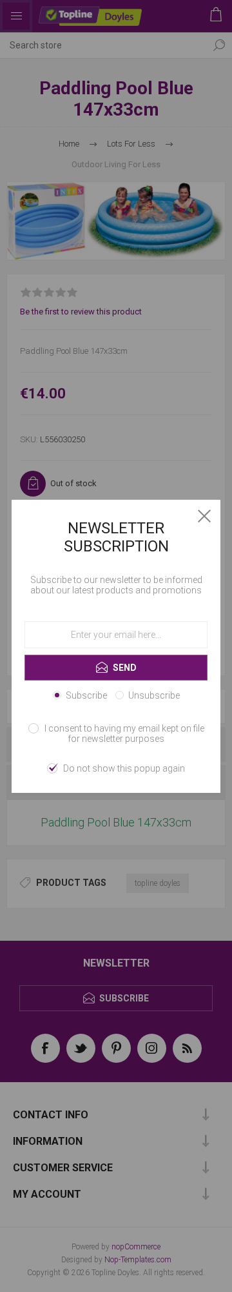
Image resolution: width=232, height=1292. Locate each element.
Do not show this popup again (124, 768)
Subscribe (86, 695)
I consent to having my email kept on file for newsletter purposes (124, 733)
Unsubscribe (154, 695)
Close (204, 516)
